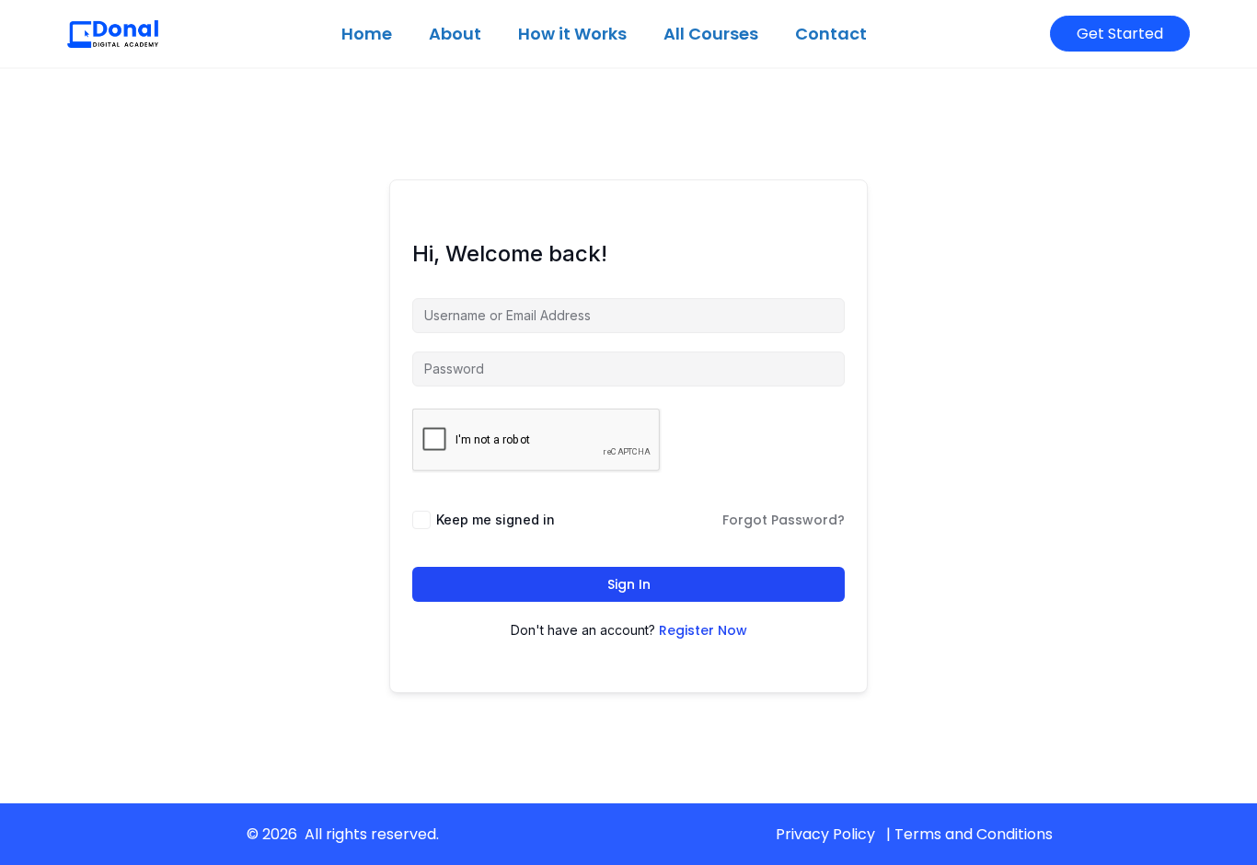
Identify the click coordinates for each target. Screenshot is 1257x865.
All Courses (710, 33)
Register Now (703, 630)
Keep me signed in (495, 519)
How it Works (572, 33)
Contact (831, 33)
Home (366, 33)
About (455, 33)
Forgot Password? (783, 520)
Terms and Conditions (973, 834)
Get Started (1120, 33)
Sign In (629, 584)
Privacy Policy (825, 834)
